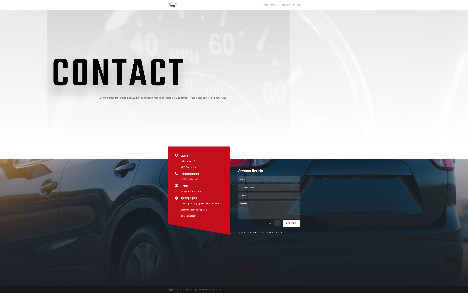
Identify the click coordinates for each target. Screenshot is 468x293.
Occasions (286, 5)
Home (265, 5)
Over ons (274, 5)
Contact (296, 5)
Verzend (291, 223)
